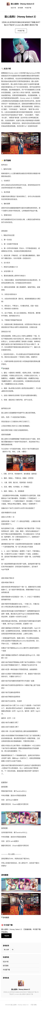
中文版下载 (28, 7)
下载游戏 (6, 935)
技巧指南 (20, 7)
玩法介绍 (13, 7)
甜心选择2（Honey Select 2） (23, 4)
